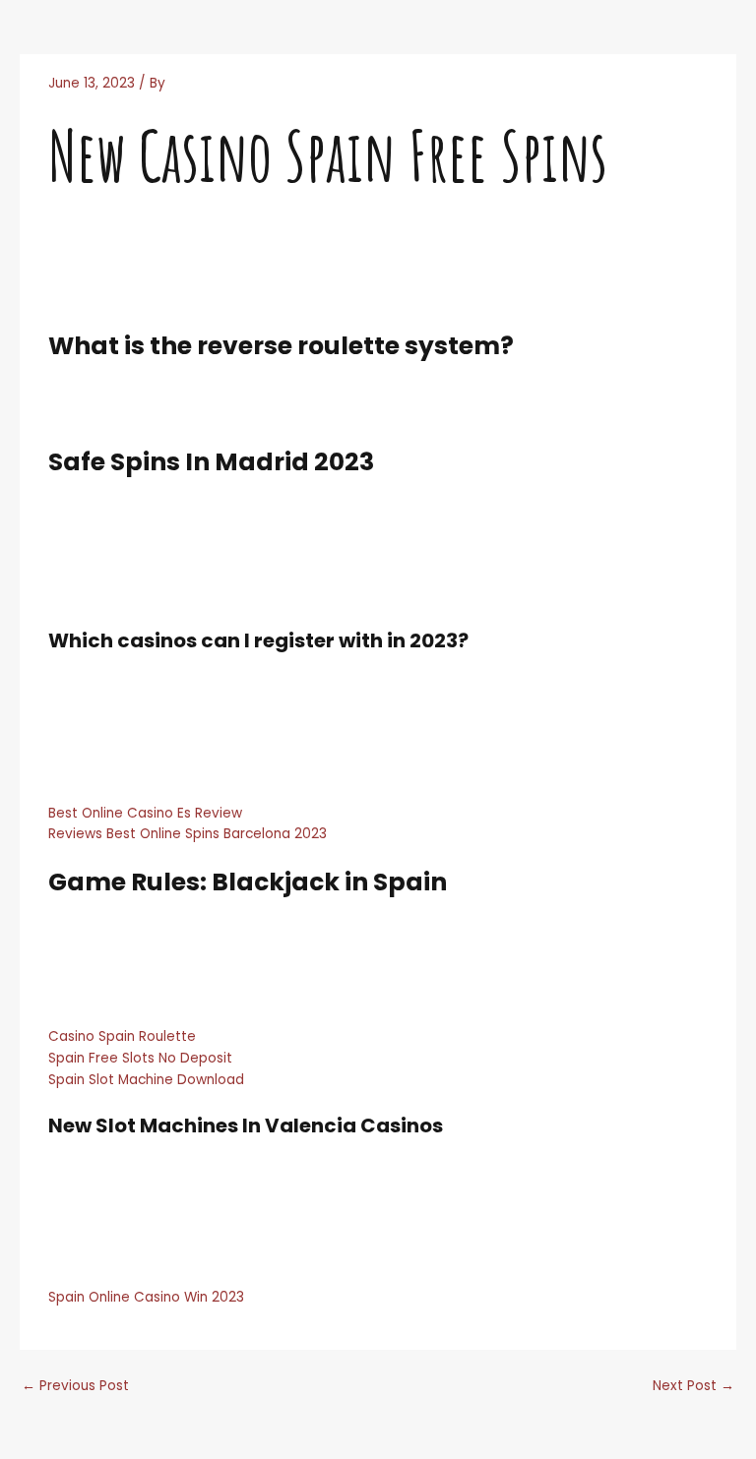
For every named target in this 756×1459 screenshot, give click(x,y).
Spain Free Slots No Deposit (140, 1058)
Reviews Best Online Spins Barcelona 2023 (187, 833)
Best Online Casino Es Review (145, 813)
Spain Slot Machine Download (146, 1079)
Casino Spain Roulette (122, 1036)
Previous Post (75, 1385)
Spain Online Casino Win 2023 (146, 1297)
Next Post (693, 1385)
